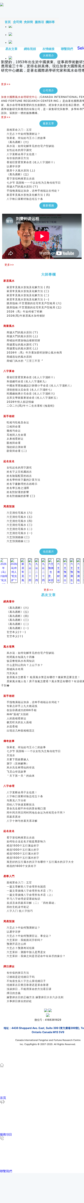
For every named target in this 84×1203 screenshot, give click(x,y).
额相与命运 (14, 430)
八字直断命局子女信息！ (22, 154)
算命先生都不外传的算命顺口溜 (26, 808)
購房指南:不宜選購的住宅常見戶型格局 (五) (34, 307)
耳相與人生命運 (16, 434)
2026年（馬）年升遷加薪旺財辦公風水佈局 (34, 352)
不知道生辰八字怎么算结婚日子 (26, 981)
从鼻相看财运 (15, 438)
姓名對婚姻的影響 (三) (21, 496)
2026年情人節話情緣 (20, 401)
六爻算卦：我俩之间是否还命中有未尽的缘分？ (36, 956)
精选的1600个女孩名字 (21, 866)
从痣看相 (12, 726)
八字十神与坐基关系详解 (22, 820)
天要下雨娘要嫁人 (18, 759)
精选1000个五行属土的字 (23, 849)
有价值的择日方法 (18, 158)
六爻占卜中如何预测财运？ (23, 133)
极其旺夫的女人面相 (19, 722)
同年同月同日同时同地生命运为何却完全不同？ (39, 812)
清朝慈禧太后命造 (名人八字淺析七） (30, 389)
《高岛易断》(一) (18, 628)
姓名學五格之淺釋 (18, 488)
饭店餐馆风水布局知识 (21, 660)
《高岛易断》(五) (18, 174)
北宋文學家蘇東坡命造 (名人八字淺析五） (33, 397)
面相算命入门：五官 (19, 129)
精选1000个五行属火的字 (23, 853)
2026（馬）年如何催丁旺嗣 (24, 311)
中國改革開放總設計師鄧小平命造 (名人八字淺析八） (40, 385)
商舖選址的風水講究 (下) (22, 344)
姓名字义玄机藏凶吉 (19, 471)
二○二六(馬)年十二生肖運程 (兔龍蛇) (30, 405)
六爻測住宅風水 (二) (20, 529)
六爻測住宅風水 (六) (21, 512)
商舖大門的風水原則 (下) (22, 186)
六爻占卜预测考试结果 (21, 948)
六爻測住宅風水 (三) (20, 524)
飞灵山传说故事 (16, 771)
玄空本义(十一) (16, 632)
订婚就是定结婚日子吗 (21, 976)
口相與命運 (14, 426)
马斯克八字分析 (16, 800)
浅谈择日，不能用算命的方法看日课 (29, 989)
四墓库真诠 (14, 816)
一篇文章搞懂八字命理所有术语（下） (30, 890)
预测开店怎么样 (16, 943)
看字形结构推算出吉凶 (21, 178)
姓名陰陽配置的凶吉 (19, 475)
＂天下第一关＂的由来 (21, 775)
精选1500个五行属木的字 (23, 857)
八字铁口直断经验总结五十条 (25, 198)
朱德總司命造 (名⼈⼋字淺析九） (27, 381)
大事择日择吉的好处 (19, 1001)
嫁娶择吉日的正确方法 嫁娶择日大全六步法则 (35, 997)
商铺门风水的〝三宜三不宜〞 (25, 360)
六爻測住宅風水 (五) (21, 516)
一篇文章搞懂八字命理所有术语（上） (30, 894)
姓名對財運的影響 (18, 492)
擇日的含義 (14, 993)
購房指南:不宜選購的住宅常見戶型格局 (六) (34, 303)
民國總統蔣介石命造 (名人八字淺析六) (31, 393)
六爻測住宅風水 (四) (21, 521)
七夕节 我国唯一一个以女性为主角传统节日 (34, 182)
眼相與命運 (14, 442)
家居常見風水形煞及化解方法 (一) (28, 299)
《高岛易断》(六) (18, 142)
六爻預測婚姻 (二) (18, 541)
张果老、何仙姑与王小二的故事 (26, 138)
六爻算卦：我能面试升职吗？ (25, 940)
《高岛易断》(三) (18, 619)
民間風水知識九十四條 (21, 657)
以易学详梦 (14, 166)
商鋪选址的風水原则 (19, 356)
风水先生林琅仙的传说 (21, 767)
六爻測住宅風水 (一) (20, 533)
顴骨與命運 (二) (17, 450)
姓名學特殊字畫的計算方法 (23, 479)
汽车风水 (12, 673)
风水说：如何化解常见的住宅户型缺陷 (30, 146)
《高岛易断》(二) (18, 624)
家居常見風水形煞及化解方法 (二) (28, 295)
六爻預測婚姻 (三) (18, 537)
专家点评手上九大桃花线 (22, 706)
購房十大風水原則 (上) (21, 170)
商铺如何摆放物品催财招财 (23, 340)
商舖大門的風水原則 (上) (22, 336)
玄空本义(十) (15, 636)
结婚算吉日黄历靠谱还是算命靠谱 (28, 984)
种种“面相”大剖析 (18, 714)
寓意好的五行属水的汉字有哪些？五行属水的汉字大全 (40, 861)
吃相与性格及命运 (18, 422)
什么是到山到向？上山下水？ (25, 665)
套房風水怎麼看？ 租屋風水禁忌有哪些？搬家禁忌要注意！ (43, 677)
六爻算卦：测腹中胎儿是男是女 (26, 952)
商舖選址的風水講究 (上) (22, 348)
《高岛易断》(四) (18, 616)
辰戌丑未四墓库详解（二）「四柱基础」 (32, 902)
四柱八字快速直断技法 (21, 804)
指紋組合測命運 (16, 447)
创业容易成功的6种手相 (22, 710)
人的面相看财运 (16, 718)
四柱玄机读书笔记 (18, 907)
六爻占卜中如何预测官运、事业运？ (29, 935)
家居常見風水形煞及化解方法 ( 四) (28, 194)
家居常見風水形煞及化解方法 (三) (28, 291)
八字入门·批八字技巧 (20, 910)
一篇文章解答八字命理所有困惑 (26, 886)
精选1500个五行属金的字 (23, 845)
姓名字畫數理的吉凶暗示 (22, 483)
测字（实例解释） (18, 763)
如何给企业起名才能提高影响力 (26, 841)
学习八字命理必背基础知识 (23, 898)
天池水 (11, 755)
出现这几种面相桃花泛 (21, 730)
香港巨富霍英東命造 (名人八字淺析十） (31, 162)
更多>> (6, 84)
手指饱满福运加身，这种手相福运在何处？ (33, 190)
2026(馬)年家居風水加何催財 (26, 315)
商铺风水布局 (15, 669)
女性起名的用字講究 (19, 150)
